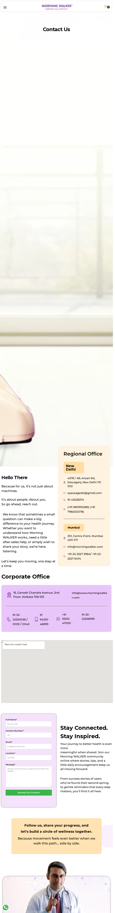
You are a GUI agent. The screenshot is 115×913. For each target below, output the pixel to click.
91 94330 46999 (44, 619)
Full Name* (11, 719)
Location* (10, 753)
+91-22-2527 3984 (78, 554)
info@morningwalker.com (85, 546)
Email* (9, 742)
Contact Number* (15, 731)
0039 (16, 624)
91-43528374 (75, 499)
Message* (10, 764)
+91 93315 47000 (66, 619)
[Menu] (8, 7)
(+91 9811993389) (78, 507)
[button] (106, 6)
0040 (26, 624)
